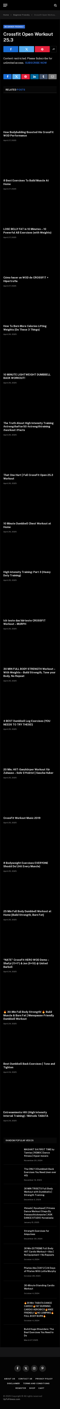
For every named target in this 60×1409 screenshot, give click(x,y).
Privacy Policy (44, 1379)
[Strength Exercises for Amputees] (12, 1235)
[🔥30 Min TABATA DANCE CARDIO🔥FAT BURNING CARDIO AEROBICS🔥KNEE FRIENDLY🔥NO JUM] (12, 1307)
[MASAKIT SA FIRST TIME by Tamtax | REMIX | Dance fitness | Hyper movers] (12, 1154)
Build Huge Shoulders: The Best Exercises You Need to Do (39, 1332)
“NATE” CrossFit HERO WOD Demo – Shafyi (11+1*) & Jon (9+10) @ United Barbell (26, 963)
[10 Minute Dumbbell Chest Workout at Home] (30, 504)
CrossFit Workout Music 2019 (21, 818)
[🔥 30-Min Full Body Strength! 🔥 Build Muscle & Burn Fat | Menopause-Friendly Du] (30, 992)
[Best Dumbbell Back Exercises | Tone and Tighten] (30, 1044)
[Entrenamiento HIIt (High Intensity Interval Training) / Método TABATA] (30, 1093)
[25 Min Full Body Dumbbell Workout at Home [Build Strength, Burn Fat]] (30, 892)
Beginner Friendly (14, 27)
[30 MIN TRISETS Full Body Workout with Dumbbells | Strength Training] (12, 1193)
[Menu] (5, 5)
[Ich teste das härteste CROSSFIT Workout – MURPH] (30, 601)
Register (21, 1388)
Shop (32, 1388)
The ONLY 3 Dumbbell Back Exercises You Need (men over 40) (40, 1172)
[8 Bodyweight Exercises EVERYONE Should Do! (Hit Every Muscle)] (30, 843)
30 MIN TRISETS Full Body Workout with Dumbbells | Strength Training (38, 1191)
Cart (41, 1388)
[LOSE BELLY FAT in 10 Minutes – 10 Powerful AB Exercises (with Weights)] (30, 210)
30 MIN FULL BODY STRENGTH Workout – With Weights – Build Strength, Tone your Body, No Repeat (29, 672)
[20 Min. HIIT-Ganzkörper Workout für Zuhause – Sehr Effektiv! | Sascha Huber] (30, 750)
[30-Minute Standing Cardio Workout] (12, 1290)
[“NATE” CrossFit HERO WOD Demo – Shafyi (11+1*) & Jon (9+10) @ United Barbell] (30, 940)
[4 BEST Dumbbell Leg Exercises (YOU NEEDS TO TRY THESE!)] (30, 701)
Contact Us (25, 1379)
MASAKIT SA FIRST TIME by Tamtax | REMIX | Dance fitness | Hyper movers (39, 1152)
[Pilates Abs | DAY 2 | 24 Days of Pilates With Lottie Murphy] (12, 1272)
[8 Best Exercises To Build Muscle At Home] (30, 161)
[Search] (55, 5)
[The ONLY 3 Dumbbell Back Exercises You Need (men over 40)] (12, 1173)
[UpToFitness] (30, 5)
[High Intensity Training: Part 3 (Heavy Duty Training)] (30, 552)
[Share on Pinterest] (42, 49)
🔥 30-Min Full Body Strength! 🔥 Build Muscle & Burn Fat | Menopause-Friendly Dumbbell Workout (28, 1015)
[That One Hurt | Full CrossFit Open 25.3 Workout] (30, 456)
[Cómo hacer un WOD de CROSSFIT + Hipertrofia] (30, 258)
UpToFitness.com (11, 1399)
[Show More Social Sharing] (54, 49)
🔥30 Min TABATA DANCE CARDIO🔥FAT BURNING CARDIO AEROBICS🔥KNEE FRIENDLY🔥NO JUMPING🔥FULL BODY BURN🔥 (39, 1309)
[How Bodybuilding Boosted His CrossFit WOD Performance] (30, 113)
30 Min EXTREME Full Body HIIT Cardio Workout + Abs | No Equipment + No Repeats (39, 1251)
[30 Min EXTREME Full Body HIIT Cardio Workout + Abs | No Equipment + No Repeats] (12, 1252)
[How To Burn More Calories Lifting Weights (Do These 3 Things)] (30, 307)
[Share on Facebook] (10, 49)
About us (9, 1379)
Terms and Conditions (36, 1383)
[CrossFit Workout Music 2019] (30, 798)
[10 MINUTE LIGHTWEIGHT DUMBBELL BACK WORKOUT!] (30, 355)
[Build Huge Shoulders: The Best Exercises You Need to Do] (12, 1333)
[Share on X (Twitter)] (26, 49)
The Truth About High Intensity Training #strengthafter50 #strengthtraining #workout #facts (28, 427)
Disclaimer (13, 1383)
